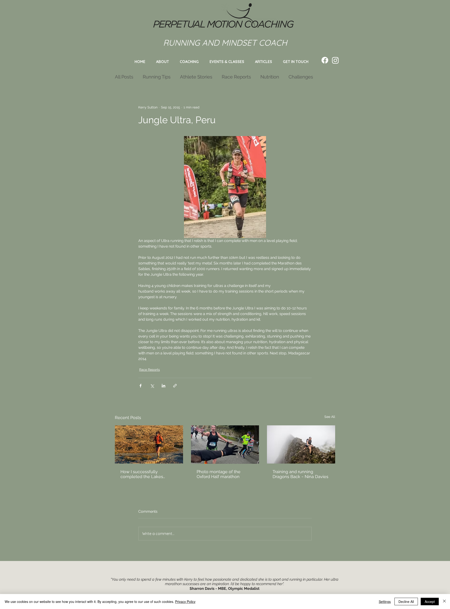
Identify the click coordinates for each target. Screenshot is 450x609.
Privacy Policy (185, 601)
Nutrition (269, 77)
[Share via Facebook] (140, 385)
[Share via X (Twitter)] (152, 385)
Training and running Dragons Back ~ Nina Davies (300, 474)
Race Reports (236, 77)
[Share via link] (175, 385)
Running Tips (157, 77)
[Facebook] (324, 60)
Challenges (301, 77)
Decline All (406, 601)
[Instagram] (335, 60)
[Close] (444, 601)
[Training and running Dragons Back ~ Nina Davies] (301, 444)
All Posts (124, 77)
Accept (430, 601)
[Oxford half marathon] (225, 444)
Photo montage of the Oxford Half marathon (218, 474)
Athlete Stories (196, 77)
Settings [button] (385, 601)
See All (329, 417)
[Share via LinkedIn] (163, 385)
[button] (227, 61)
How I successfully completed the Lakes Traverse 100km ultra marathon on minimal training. (141, 474)
